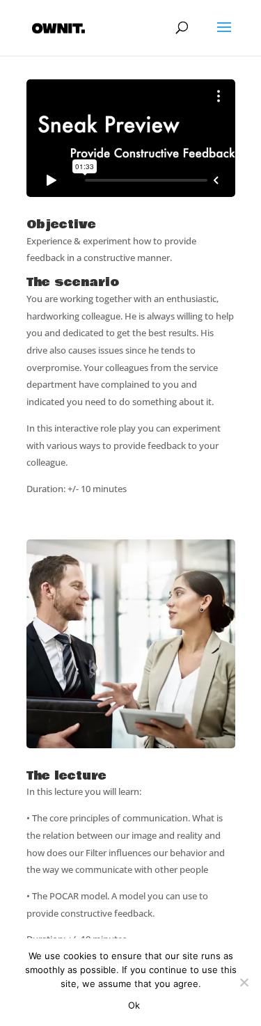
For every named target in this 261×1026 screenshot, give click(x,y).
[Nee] (244, 982)
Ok (134, 1005)
